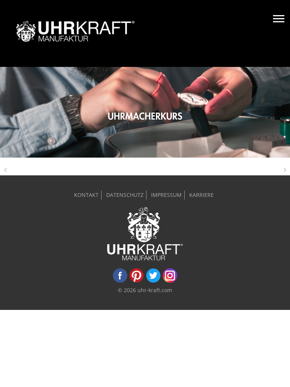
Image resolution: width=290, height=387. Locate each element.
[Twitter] (153, 281)
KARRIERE (201, 194)
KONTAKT (86, 194)
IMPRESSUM (166, 194)
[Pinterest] (136, 281)
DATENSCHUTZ (124, 194)
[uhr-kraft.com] (75, 33)
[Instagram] (169, 281)
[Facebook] (120, 281)
